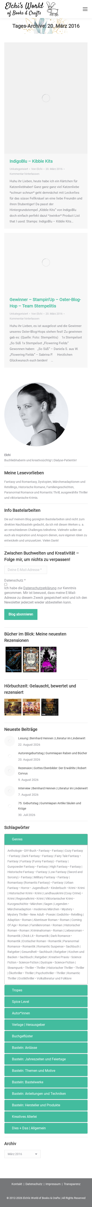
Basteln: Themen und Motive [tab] (33, 1071)
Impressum (53, 1184)
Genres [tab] (17, 839)
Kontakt (17, 1184)
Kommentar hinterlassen (24, 173)
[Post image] (9, 741)
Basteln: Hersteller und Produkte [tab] (36, 1105)
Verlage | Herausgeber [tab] (28, 1025)
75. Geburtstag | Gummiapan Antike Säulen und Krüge (49, 805)
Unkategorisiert (19, 169)
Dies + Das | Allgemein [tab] (29, 1128)
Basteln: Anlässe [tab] (24, 1048)
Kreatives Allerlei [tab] (24, 1117)
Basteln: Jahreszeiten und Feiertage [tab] (39, 1059)
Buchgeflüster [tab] (22, 1036)
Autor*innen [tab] (21, 1013)
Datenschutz (33, 1184)
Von (36, 169)
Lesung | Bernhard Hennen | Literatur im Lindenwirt (51, 738)
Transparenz (72, 1184)
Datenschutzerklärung (39, 588)
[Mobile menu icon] (85, 9)
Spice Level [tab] (20, 1002)
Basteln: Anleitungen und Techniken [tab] (39, 1094)
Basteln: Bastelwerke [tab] (27, 1082)
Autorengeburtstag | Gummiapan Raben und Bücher (52, 753)
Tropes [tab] (17, 990)
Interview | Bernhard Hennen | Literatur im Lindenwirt (53, 788)
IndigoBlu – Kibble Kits (31, 161)
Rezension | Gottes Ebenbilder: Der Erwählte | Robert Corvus (52, 770)
